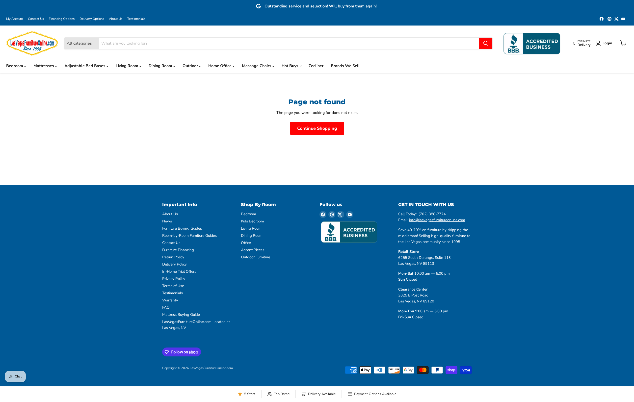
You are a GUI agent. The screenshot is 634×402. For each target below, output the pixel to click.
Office (246, 242)
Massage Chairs (257, 66)
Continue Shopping (317, 128)
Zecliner (316, 66)
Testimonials (136, 19)
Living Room (127, 66)
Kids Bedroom (252, 221)
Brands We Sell (345, 66)
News (167, 221)
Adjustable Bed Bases (85, 66)
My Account (14, 19)
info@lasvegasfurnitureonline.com (437, 219)
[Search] (485, 43)
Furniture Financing (178, 249)
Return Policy (173, 257)
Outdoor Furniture (255, 257)
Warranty (170, 300)
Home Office (220, 66)
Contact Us (36, 19)
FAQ (166, 307)
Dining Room (161, 66)
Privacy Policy (173, 278)
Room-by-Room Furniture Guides (189, 235)
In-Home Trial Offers (179, 271)
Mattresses (44, 66)
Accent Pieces (252, 249)
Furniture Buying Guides (182, 228)
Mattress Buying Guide (181, 314)
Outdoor (191, 66)
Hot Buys (290, 66)
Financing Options (62, 19)
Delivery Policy (174, 264)
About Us (115, 19)
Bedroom (15, 66)
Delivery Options (91, 19)
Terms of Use (173, 285)
